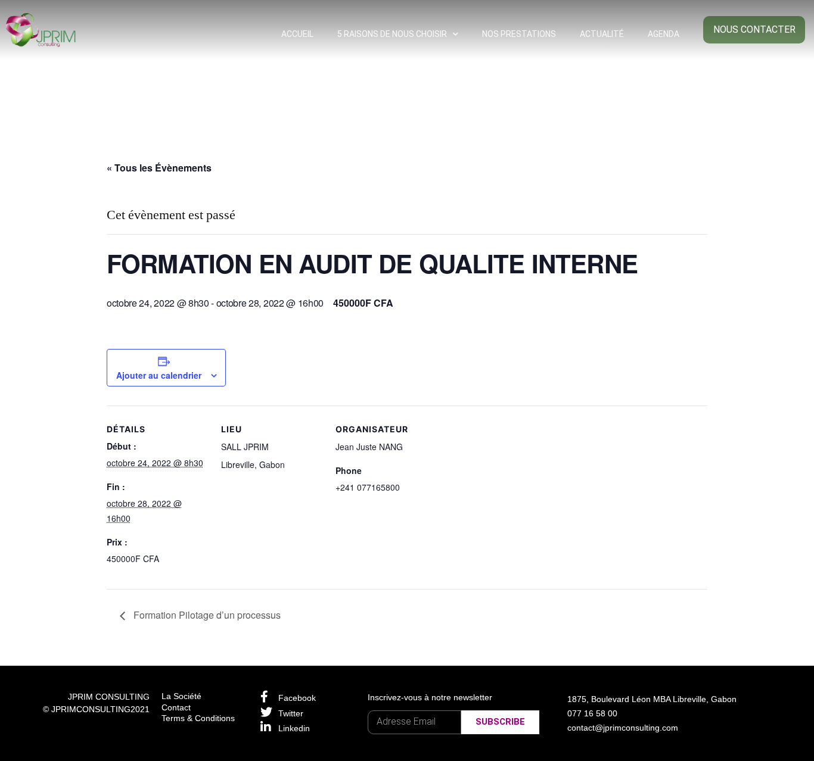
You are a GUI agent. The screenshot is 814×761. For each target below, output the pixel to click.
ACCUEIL (297, 34)
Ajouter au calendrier (158, 375)
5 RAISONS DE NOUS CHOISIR (392, 34)
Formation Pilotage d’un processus (206, 615)
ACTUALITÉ (602, 34)
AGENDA (663, 34)
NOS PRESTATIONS (519, 34)
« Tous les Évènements (159, 167)
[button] (754, 29)
